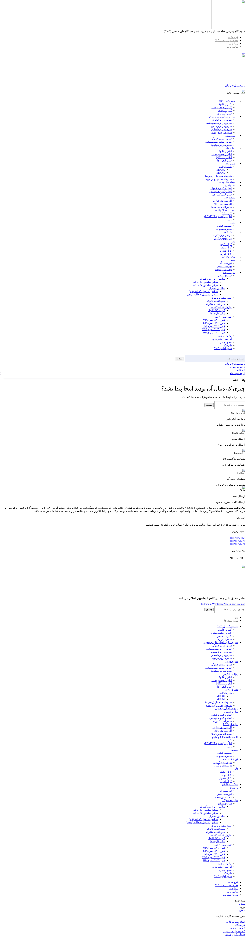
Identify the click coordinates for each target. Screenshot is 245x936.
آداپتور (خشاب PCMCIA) (218, 216)
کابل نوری (226, 247)
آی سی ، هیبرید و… (221, 338)
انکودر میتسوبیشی (222, 154)
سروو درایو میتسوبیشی (219, 122)
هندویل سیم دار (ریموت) (218, 175)
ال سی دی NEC (223, 203)
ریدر (229, 219)
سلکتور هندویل (217, 288)
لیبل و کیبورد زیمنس (220, 191)
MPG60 (220, 172)
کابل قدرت (226, 253)
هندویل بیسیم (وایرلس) (219, 179)
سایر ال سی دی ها (221, 207)
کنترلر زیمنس (224, 110)
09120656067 (237, 538)
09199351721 (237, 544)
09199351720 (237, 541)
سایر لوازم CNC (223, 348)
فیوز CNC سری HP (214, 332)
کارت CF (227, 213)
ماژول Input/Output (221, 307)
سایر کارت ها (217, 313)
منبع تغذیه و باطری (221, 297)
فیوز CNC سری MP (214, 319)
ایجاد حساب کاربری (234, 921)
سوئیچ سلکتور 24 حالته (205, 285)
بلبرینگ (228, 345)
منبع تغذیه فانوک (216, 300)
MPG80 (220, 169)
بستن (242, 903)
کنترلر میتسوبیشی (221, 107)
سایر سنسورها (224, 228)
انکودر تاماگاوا (224, 157)
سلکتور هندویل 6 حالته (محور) (202, 294)
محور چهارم (225, 342)
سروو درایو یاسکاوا (221, 129)
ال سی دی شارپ (222, 200)
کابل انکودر (226, 244)
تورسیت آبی (225, 263)
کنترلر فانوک (225, 104)
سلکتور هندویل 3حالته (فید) (203, 291)
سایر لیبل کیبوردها (222, 194)
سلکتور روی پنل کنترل (212, 278)
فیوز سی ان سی (223, 316)
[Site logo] (228, 28)
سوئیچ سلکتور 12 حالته (205, 281)
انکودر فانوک (225, 151)
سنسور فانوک (224, 225)
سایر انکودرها (224, 160)
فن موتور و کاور (223, 238)
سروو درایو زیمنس (221, 126)
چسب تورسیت (223, 269)
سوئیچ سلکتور (224, 275)
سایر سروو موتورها (221, 144)
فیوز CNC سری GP (214, 323)
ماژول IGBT (225, 335)
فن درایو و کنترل (222, 235)
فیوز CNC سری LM (214, 326)
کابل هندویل (225, 250)
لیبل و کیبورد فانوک (221, 188)
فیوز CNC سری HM (213, 329)
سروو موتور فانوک (221, 138)
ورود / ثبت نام (230, 894)
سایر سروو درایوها (222, 132)
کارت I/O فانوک (216, 310)
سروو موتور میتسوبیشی (218, 141)
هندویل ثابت (225, 166)
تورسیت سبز (225, 266)
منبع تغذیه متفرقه (215, 304)
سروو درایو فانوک (222, 119)
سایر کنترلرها (224, 113)
